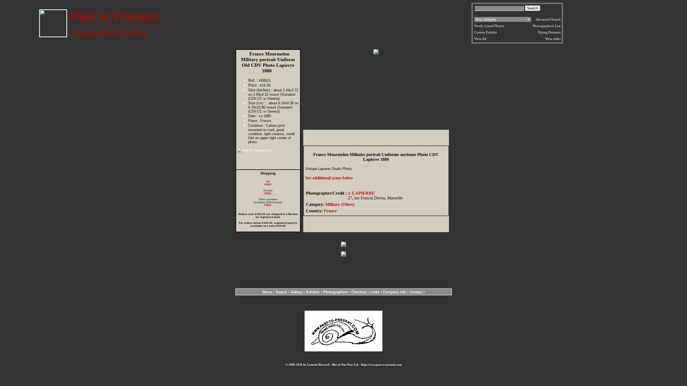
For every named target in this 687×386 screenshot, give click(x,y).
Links (374, 292)
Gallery (296, 292)
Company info (395, 292)
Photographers (335, 292)
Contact (416, 292)
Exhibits (313, 292)
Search (281, 292)
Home (267, 292)
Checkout (359, 292)
